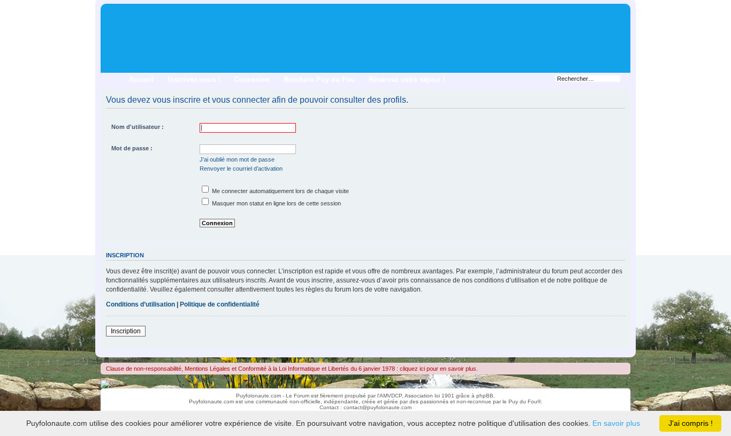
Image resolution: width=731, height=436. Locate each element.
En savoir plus (616, 423)
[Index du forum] (109, 11)
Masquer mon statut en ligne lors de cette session (275, 203)
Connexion (252, 79)
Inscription (126, 331)
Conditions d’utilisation (140, 304)
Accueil (141, 79)
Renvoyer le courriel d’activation (241, 168)
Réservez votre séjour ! (407, 79)
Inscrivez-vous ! (193, 79)
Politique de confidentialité (220, 304)
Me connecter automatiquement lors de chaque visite (279, 191)
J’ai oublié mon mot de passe (237, 159)
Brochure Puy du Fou (319, 79)
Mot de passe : (132, 148)
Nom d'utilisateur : (137, 127)
